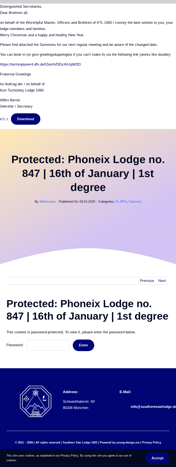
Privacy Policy (151, 442)
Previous (147, 281)
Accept (157, 458)
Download (25, 119)
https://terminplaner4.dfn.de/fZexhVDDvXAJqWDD (40, 64)
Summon (135, 201)
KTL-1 (4, 119)
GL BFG (121, 201)
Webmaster (47, 201)
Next (162, 281)
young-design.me (128, 442)
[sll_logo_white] (36, 387)
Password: (15, 345)
